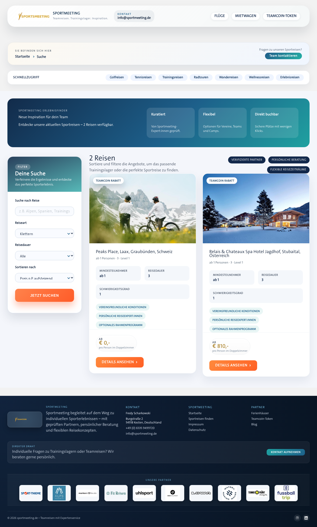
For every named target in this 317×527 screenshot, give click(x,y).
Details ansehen (118, 362)
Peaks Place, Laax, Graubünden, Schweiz (134, 252)
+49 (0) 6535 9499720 (140, 428)
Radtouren (201, 77)
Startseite (194, 413)
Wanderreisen (228, 77)
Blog (254, 424)
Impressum (196, 424)
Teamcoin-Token (282, 15)
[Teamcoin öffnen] (24, 419)
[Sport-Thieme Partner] (30, 493)
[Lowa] (201, 493)
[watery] (229, 493)
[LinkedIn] (306, 517)
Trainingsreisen (172, 77)
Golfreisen (117, 77)
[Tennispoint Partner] (257, 493)
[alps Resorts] (59, 493)
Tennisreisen (143, 77)
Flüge (219, 15)
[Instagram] (297, 517)
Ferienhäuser (260, 413)
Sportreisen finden (200, 419)
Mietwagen (245, 15)
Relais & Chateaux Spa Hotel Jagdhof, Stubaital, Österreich (255, 254)
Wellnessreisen (259, 77)
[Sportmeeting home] (33, 16)
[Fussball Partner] (286, 493)
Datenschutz (197, 430)
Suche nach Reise (27, 201)
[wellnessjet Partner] (116, 493)
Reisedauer (23, 245)
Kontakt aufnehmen (286, 452)
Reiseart (21, 223)
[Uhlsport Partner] (144, 493)
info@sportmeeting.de (141, 434)
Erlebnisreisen (289, 77)
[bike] (172, 493)
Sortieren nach (25, 267)
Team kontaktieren (283, 56)
